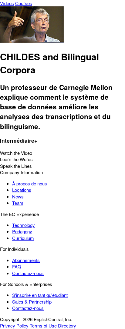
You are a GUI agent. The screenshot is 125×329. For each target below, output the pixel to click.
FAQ (16, 266)
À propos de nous (29, 183)
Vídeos (7, 3)
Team (17, 203)
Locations (21, 190)
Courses (23, 3)
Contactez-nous (28, 273)
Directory (67, 325)
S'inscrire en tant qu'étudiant (40, 295)
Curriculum (23, 238)
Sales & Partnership (32, 301)
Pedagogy (22, 231)
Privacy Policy (14, 325)
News (18, 196)
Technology (23, 225)
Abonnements (26, 260)
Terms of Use (43, 325)
